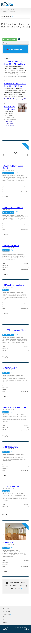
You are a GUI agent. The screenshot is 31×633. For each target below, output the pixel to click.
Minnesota (5, 11)
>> (19, 600)
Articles (5, 622)
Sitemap (5, 620)
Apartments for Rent (24, 9)
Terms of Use (6, 611)
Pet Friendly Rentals (11, 9)
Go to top (26, 629)
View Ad (5, 197)
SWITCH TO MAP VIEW (9, 39)
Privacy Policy (6, 608)
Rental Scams (6, 617)
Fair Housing (6, 614)
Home (2, 9)
